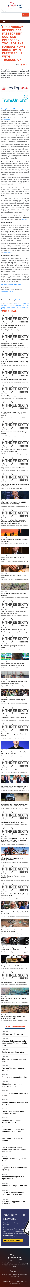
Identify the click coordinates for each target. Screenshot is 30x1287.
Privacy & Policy (15, 1276)
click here (23, 219)
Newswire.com (6, 119)
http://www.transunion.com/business (11, 284)
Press (3, 1274)
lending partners (7, 252)
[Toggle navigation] (3, 21)
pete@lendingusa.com (7, 291)
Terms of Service (22, 1274)
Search (25, 15)
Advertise (8, 1274)
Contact (14, 1274)
